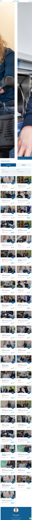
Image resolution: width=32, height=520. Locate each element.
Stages (23, 165)
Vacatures (8, 165)
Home (19, 158)
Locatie (3, 169)
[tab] (16, 165)
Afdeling (18, 169)
